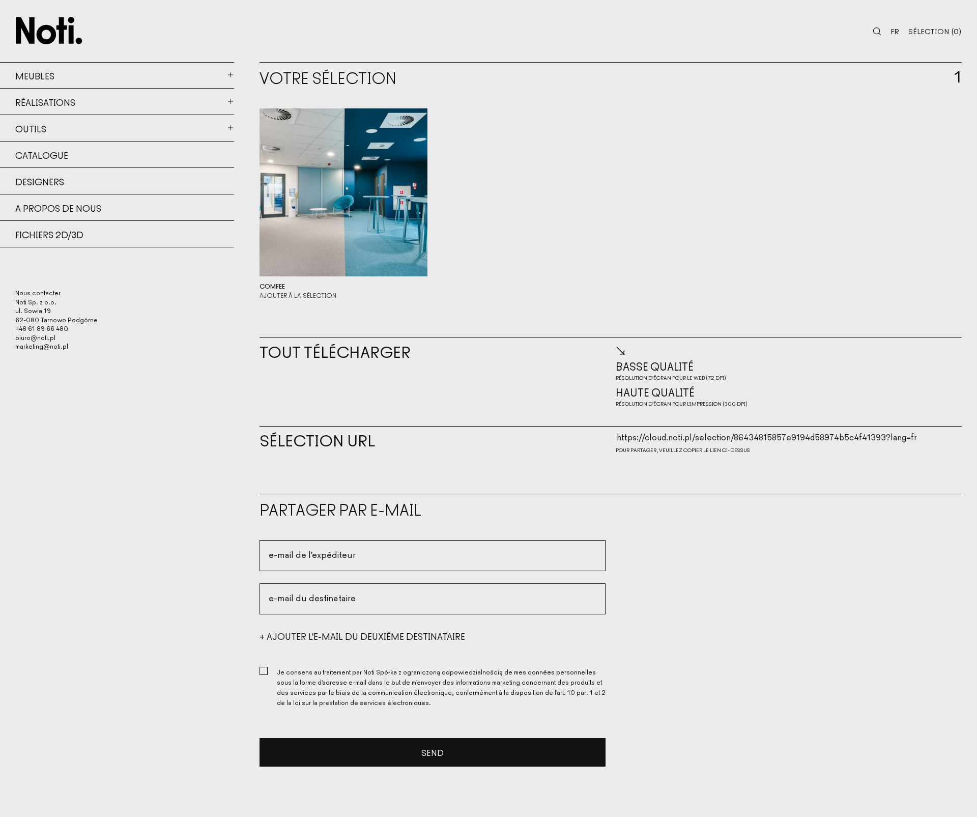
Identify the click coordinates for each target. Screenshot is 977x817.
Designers (39, 181)
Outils (30, 128)
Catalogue (41, 155)
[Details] (343, 192)
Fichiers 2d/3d (49, 234)
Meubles (34, 75)
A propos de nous (58, 208)
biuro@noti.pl (35, 337)
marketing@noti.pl (41, 346)
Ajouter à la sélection (298, 295)
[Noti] (49, 30)
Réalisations (45, 102)
